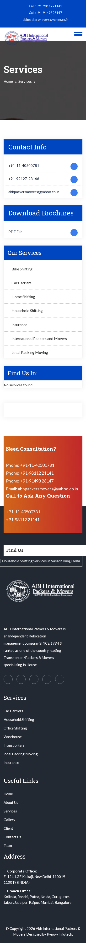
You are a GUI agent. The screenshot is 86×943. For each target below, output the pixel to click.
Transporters (14, 745)
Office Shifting (15, 728)
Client (8, 828)
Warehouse (13, 737)
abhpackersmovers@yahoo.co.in (45, 20)
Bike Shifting (21, 269)
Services (25, 81)
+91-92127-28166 (23, 178)
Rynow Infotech (59, 934)
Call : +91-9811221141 (45, 6)
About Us (11, 802)
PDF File (15, 232)
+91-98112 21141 (22, 519)
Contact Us (12, 837)
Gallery (9, 819)
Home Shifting (23, 296)
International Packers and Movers (39, 338)
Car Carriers (21, 282)
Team (8, 845)
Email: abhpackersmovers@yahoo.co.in (42, 488)
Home (8, 81)
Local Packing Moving (29, 352)
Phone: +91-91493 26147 (30, 480)
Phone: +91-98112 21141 (30, 473)
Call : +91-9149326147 (45, 13)
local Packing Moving (21, 754)
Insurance (19, 324)
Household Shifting (27, 310)
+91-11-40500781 (23, 165)
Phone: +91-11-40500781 (30, 465)
